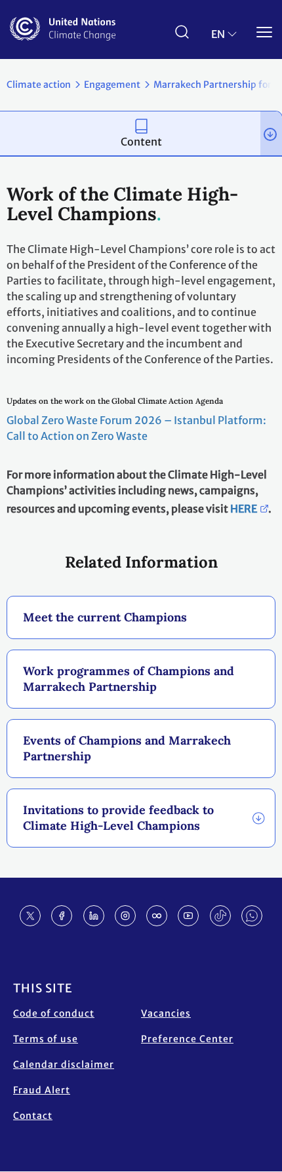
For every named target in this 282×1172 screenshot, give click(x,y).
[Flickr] (156, 915)
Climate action (39, 84)
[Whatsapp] (251, 915)
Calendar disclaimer (63, 1064)
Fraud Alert (41, 1090)
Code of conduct (53, 1013)
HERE (243, 508)
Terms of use (45, 1039)
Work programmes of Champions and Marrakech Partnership (128, 678)
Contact (32, 1116)
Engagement (112, 84)
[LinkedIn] (93, 915)
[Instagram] (125, 915)
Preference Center (187, 1039)
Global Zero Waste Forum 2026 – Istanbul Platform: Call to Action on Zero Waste (136, 428)
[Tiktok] (220, 915)
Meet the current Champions (105, 617)
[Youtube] (188, 915)
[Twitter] (30, 915)
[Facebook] (61, 915)
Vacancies (166, 1013)
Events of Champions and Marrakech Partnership (127, 748)
